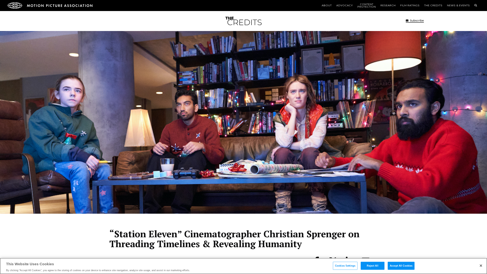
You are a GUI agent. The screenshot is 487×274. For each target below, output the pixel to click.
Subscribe (416, 20)
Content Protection (366, 5)
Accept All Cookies (401, 265)
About (327, 5)
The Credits (433, 5)
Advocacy (344, 5)
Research (388, 5)
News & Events (458, 5)
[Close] (481, 265)
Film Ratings (410, 5)
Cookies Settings (345, 265)
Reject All (372, 265)
